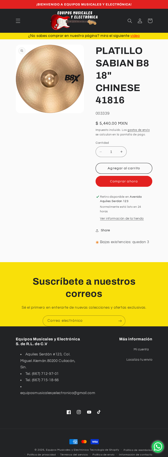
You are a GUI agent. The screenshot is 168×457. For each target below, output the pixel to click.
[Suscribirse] (120, 320)
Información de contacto (135, 455)
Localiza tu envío (139, 359)
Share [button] (105, 230)
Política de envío (104, 455)
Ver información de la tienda (122, 218)
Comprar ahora (124, 181)
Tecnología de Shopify (104, 450)
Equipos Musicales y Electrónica (67, 450)
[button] (18, 21)
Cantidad (102, 142)
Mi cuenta (141, 349)
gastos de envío (139, 130)
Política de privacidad (41, 455)
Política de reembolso (138, 450)
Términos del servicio (74, 455)
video (135, 36)
